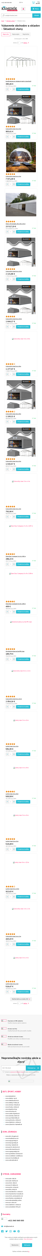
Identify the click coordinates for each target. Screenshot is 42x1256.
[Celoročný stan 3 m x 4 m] (21, 490)
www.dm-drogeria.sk (11, 1136)
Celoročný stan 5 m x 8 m (13, 366)
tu (28, 1251)
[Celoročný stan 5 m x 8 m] (21, 347)
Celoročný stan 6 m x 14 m (14, 271)
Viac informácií (28, 1239)
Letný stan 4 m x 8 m (12, 794)
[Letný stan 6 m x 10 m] (21, 870)
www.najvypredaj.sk (11, 1141)
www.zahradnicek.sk (11, 1160)
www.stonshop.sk (10, 1111)
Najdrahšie (26, 34)
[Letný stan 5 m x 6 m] (21, 822)
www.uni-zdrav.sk (10, 1202)
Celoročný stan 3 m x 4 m (13, 509)
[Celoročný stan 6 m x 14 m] (21, 252)
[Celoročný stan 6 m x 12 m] (21, 680)
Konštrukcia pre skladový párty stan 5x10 (18, 81)
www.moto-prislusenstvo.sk (14, 1196)
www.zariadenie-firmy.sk (12, 1207)
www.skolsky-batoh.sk (12, 1116)
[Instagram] (11, 1232)
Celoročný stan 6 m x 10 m (14, 319)
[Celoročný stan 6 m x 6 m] (21, 157)
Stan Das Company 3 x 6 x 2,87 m (16, 556)
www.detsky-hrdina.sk (12, 1103)
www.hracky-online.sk (12, 1107)
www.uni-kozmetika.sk (12, 1158)
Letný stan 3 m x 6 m (12, 746)
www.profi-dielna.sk (11, 1185)
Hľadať (36, 15)
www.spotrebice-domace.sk (13, 1154)
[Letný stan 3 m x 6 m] (21, 727)
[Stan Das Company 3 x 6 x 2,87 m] (21, 537)
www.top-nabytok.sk (11, 1145)
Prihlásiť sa (32, 1068)
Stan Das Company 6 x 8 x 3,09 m (16, 604)
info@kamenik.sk (9, 1226)
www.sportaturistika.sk (12, 1118)
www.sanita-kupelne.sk (12, 1114)
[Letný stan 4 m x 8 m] (21, 775)
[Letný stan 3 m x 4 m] (21, 965)
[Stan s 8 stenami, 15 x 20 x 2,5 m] (21, 205)
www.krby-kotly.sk (11, 1189)
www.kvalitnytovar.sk (11, 1138)
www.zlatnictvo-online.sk (13, 1122)
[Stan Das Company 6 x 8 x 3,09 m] (21, 585)
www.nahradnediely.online (13, 1200)
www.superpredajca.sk (12, 1151)
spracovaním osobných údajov (17, 1072)
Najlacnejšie (15, 34)
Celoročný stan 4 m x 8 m (13, 414)
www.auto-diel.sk (10, 1179)
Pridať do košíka (23, 89)
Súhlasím (27, 1245)
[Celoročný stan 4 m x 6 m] (21, 442)
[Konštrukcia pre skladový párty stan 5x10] (21, 62)
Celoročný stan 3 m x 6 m (13, 129)
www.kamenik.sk (10, 1096)
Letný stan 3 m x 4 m (12, 984)
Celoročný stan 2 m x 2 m (13, 936)
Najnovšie (6, 34)
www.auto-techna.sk (11, 1181)
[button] (21, 1164)
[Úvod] (9, 9)
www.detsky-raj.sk (11, 1098)
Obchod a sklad (10, 21)
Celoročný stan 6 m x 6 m (13, 176)
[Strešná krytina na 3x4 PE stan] (21, 632)
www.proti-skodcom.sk (12, 1147)
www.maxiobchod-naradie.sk (14, 1194)
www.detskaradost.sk (12, 1100)
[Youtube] (15, 1232)
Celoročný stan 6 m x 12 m (14, 699)
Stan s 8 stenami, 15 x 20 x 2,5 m (15, 224)
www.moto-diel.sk (11, 1183)
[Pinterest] (18, 1232)
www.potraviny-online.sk (13, 1120)
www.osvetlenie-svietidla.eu (14, 1156)
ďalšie (25, 43)
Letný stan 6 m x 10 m (12, 889)
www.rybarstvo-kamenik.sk (13, 1124)
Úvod (2, 21)
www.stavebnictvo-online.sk (14, 1192)
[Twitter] (7, 1232)
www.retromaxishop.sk (12, 1149)
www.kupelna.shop (11, 1109)
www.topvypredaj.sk (11, 1143)
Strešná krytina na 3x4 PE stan (15, 651)
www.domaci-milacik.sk (12, 1105)
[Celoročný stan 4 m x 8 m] (21, 395)
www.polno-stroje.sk (11, 1187)
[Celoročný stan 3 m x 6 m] (21, 110)
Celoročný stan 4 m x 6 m (13, 461)
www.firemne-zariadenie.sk (13, 1198)
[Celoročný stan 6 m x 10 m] (21, 300)
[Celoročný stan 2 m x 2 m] (21, 917)
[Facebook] (3, 1232)
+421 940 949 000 (6, 2)
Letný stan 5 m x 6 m (12, 841)
